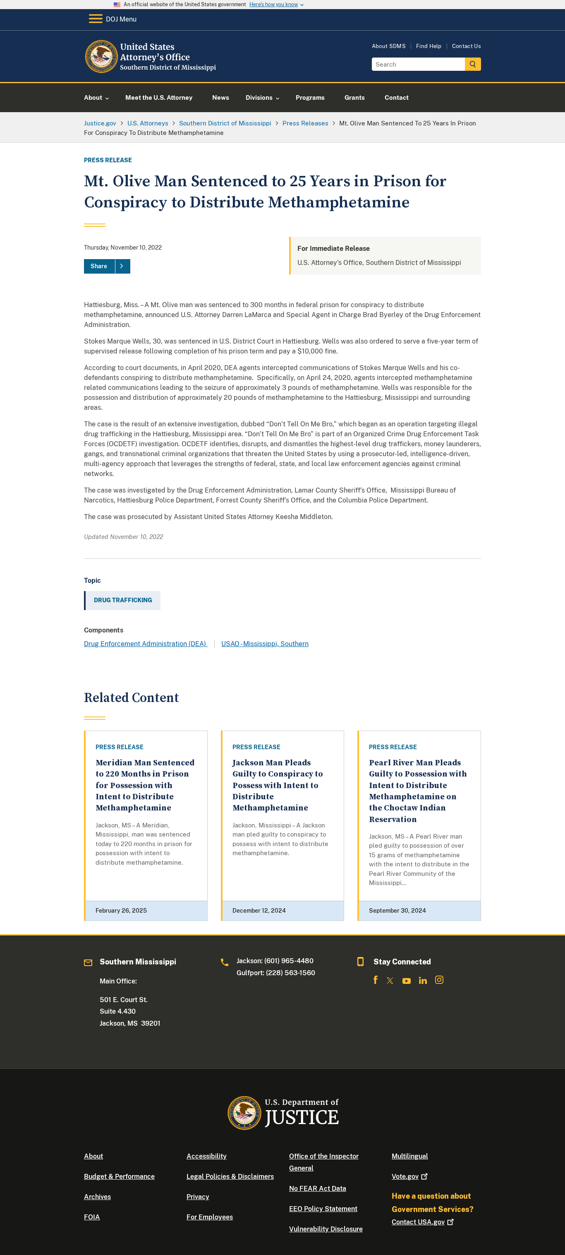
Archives (97, 1197)
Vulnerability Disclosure (326, 1229)
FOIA (92, 1217)
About (93, 1156)
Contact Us (466, 46)
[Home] (151, 72)
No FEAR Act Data (317, 1188)
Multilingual (410, 1156)
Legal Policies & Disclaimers (230, 1176)
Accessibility (207, 1156)
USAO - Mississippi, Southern (265, 644)
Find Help (429, 46)
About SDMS (389, 46)
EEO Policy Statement (323, 1209)
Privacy (198, 1197)
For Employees (210, 1217)
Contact (418, 1222)
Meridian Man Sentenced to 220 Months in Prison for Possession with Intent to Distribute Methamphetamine (145, 785)
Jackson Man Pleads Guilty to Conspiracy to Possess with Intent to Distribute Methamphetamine (277, 785)
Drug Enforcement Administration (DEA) (146, 644)
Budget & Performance (119, 1176)
